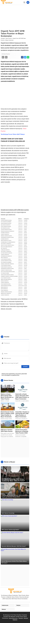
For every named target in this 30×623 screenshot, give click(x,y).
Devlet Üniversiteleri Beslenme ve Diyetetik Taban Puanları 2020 (21, 431)
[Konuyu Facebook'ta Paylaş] (22, 57)
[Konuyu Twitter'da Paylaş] (25, 57)
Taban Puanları (9, 38)
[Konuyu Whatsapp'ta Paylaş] (28, 57)
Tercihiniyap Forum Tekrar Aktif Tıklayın (13, 134)
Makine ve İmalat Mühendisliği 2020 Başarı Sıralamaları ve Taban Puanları (7, 396)
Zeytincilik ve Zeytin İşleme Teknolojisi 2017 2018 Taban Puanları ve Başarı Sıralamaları (22, 396)
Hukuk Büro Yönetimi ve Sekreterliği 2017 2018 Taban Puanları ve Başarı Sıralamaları (22, 414)
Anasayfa (3, 38)
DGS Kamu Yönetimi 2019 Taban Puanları (7, 430)
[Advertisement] (15, 96)
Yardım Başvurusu (13, 618)
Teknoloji (20, 618)
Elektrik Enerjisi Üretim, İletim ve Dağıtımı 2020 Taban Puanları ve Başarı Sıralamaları (7, 414)
